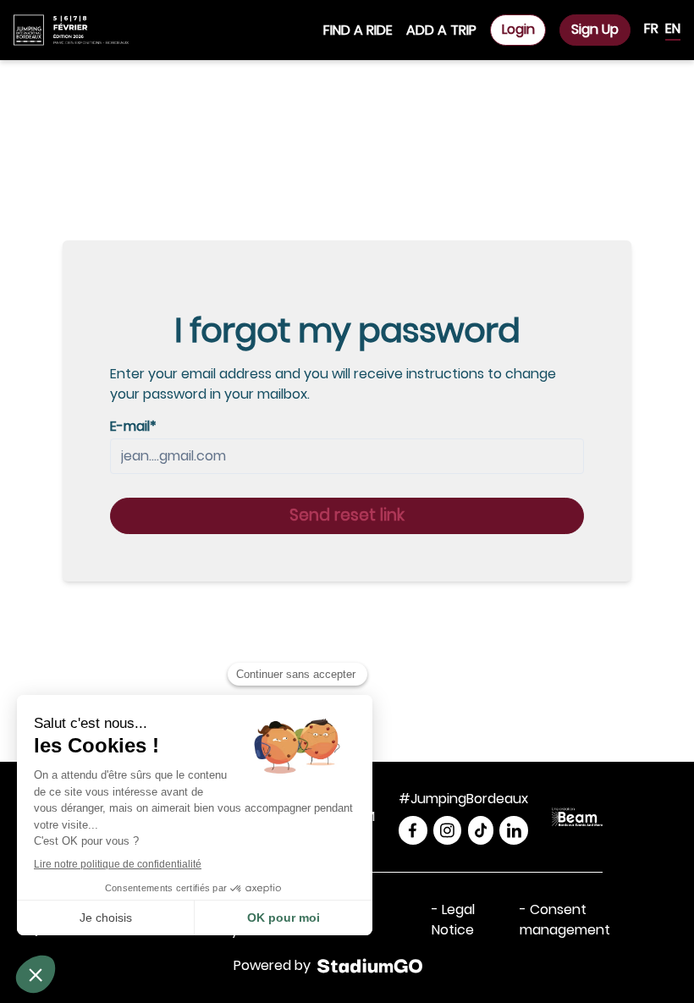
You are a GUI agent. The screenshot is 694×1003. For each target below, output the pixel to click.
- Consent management (565, 920)
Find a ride (358, 30)
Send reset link (347, 515)
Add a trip (441, 30)
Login (518, 29)
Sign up (595, 29)
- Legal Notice (453, 920)
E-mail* (133, 426)
